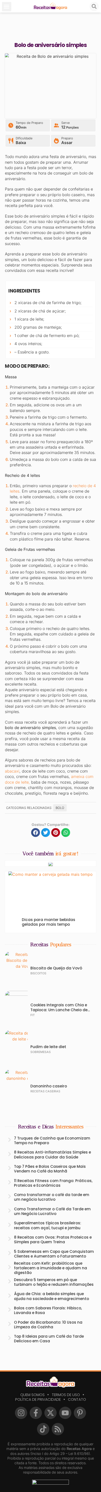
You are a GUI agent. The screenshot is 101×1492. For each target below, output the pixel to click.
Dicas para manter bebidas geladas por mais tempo (48, 922)
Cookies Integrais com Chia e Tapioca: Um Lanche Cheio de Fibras (59, 1009)
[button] (6, 6)
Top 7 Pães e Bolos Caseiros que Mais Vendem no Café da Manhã (50, 1169)
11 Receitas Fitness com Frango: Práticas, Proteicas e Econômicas (53, 1183)
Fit (32, 1015)
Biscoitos (38, 973)
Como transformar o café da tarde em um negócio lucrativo (51, 1197)
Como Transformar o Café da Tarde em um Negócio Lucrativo (52, 1211)
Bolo (60, 808)
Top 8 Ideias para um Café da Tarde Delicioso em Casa (49, 1339)
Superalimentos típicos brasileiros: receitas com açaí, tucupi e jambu (47, 1225)
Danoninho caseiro (48, 1086)
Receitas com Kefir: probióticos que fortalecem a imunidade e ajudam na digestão (50, 1268)
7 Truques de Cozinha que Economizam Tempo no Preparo (52, 1140)
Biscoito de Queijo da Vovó (56, 968)
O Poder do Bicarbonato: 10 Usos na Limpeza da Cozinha (48, 1325)
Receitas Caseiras (45, 1091)
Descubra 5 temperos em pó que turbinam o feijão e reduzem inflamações (54, 1282)
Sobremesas (40, 1052)
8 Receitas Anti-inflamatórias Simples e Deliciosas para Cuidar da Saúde (52, 1154)
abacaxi (12, 771)
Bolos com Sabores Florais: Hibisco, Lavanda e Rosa (48, 1310)
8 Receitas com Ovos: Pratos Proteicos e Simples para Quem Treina (53, 1239)
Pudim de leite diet (48, 1046)
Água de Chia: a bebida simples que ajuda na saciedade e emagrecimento (51, 1296)
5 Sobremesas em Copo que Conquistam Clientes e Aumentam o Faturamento (54, 1254)
